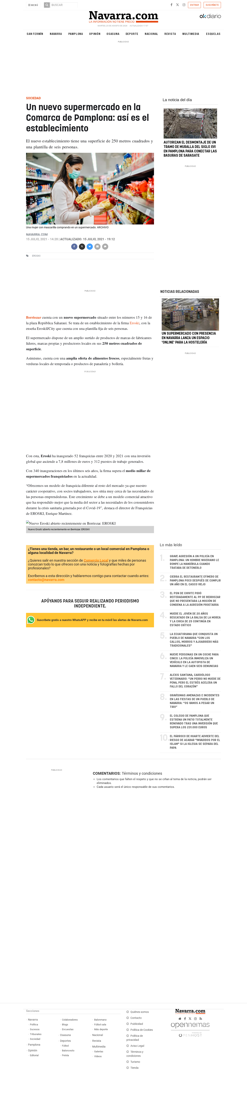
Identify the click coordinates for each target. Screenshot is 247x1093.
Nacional (151, 33)
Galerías (98, 1051)
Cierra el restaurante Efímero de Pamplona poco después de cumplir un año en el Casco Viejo (195, 580)
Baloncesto (68, 1050)
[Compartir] (74, 246)
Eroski (134, 322)
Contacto (136, 1018)
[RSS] (201, 1019)
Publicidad (136, 1024)
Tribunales (35, 1034)
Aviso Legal (137, 1046)
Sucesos (35, 1029)
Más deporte (101, 1029)
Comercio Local (96, 560)
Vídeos (98, 1056)
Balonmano (100, 1019)
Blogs (65, 1024)
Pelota (65, 1055)
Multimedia (190, 33)
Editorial (34, 1055)
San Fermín (35, 33)
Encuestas (68, 1029)
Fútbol (65, 1045)
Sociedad (35, 1039)
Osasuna (113, 33)
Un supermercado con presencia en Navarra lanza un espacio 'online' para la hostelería (189, 338)
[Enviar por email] (97, 246)
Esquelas (213, 33)
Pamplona (75, 33)
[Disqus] (155, 844)
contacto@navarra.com (46, 580)
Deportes (65, 1041)
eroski (36, 255)
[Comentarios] (105, 246)
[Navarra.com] (123, 16)
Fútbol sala (100, 1024)
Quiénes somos (139, 1012)
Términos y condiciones (142, 773)
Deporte (132, 33)
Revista (170, 33)
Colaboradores (70, 1019)
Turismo (135, 1062)
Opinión (95, 33)
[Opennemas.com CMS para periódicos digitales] (190, 1029)
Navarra (56, 33)
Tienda (134, 1067)
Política (34, 1024)
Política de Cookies (141, 1030)
